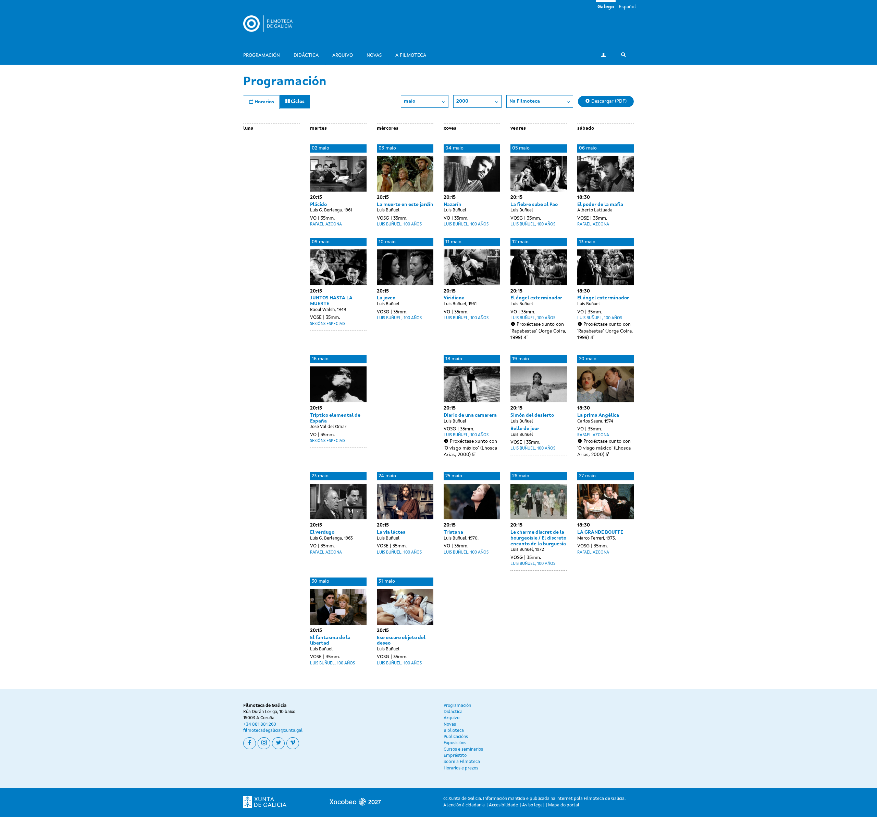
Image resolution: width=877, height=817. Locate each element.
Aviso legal (533, 805)
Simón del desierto (532, 415)
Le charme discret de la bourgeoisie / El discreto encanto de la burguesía (538, 538)
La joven (386, 298)
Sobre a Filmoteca (462, 762)
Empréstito (455, 755)
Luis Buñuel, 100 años (399, 224)
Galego (605, 6)
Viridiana (454, 298)
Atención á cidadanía (464, 805)
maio (409, 101)
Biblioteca (454, 730)
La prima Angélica (598, 415)
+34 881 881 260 (259, 724)
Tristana (453, 532)
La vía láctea (391, 532)
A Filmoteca (410, 55)
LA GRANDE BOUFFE (600, 532)
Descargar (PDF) (608, 101)
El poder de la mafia (600, 204)
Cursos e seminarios (463, 749)
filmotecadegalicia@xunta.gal (272, 730)
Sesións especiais (327, 324)
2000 (462, 101)
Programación (261, 55)
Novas (374, 55)
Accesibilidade (503, 805)
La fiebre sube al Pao (534, 204)
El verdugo (322, 532)
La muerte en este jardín (405, 204)
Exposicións (455, 743)
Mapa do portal (563, 805)
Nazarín (452, 204)
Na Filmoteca (524, 101)
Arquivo (342, 55)
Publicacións (456, 737)
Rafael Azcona (326, 224)
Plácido (318, 204)
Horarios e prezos (461, 768)
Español (627, 6)
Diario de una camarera (470, 415)
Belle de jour (524, 428)
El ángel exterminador (536, 298)
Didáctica (306, 55)
